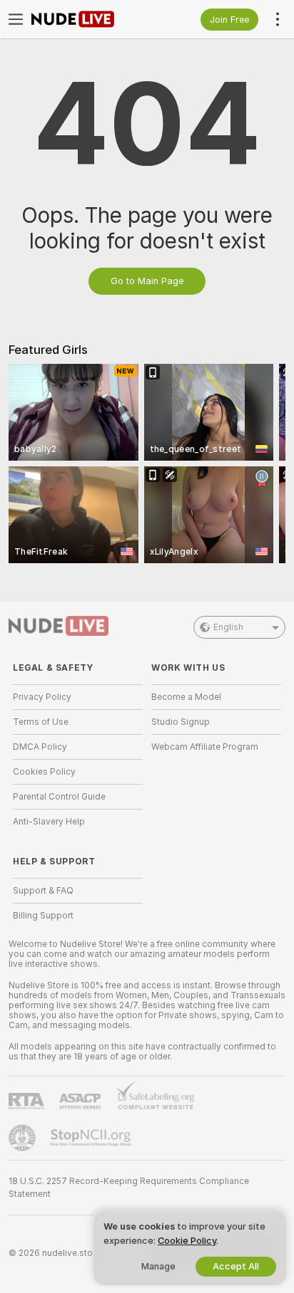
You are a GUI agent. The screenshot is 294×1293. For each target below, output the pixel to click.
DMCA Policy (40, 747)
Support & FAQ (43, 891)
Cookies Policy (44, 772)
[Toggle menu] (15, 19)
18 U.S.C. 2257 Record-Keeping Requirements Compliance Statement (129, 1187)
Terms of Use (41, 722)
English (228, 627)
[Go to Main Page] (89, 19)
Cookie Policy (187, 1240)
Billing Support (43, 916)
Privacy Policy (42, 697)
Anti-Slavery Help (49, 822)
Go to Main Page (147, 281)
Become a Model (186, 697)
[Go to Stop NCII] (92, 1137)
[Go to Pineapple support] (24, 1137)
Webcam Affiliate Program (204, 747)
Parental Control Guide (59, 797)
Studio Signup (180, 722)
